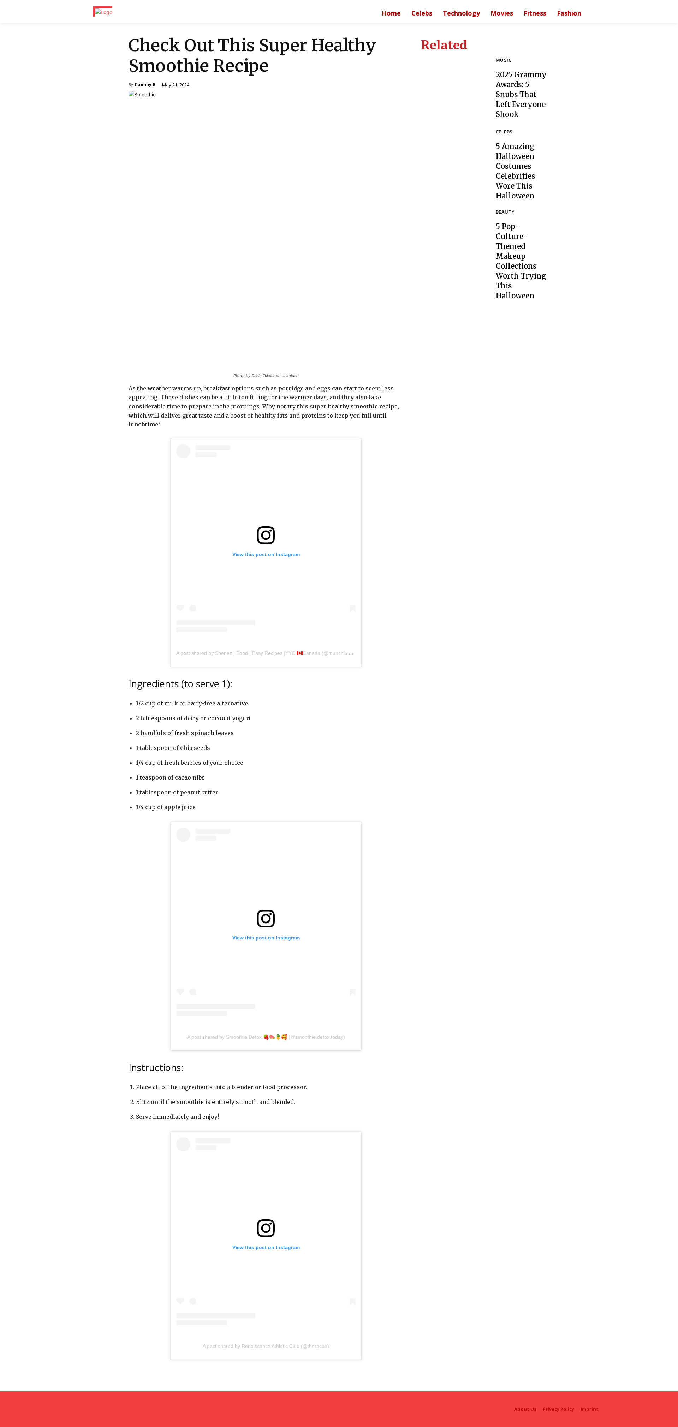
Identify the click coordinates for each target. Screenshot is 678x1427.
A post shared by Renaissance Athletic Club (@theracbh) (266, 1346)
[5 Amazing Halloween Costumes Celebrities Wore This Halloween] (453, 162)
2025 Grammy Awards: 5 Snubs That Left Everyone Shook (521, 94)
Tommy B (145, 85)
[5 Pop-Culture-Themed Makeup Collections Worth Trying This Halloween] (453, 242)
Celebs (504, 132)
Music (503, 60)
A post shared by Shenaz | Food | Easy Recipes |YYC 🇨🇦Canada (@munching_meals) (272, 653)
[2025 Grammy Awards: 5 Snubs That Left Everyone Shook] (453, 88)
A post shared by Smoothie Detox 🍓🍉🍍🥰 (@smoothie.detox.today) (266, 1037)
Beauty (505, 212)
